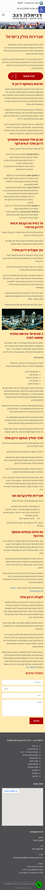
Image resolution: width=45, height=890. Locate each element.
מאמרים (35, 773)
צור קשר (35, 776)
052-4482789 (31, 667)
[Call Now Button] (39, 884)
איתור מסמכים (33, 767)
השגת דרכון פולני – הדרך (29, 752)
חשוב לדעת (34, 761)
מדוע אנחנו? (33, 758)
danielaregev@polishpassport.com (28, 857)
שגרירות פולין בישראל (30, 755)
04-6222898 (23, 8)
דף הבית (35, 746)
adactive (18, 884)
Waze (20, 2)
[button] (41, 9)
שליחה (36, 720)
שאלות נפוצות (33, 764)
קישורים (35, 770)
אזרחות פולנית (33, 749)
